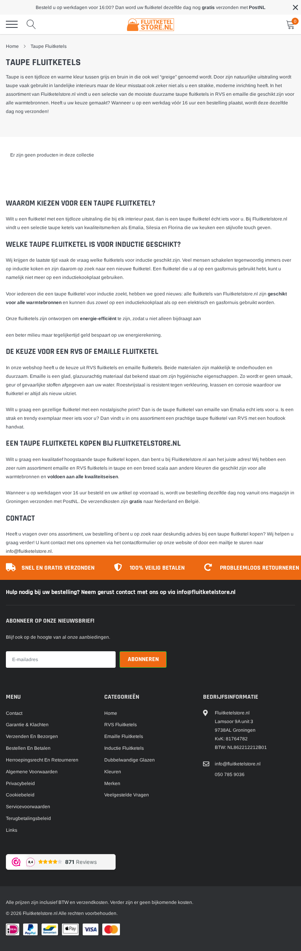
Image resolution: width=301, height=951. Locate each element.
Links (11, 830)
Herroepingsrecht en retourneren (42, 760)
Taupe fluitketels (49, 46)
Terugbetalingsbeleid (28, 818)
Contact (14, 713)
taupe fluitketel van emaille (191, 409)
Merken (112, 783)
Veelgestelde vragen (126, 795)
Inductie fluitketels (124, 748)
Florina (175, 227)
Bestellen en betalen (28, 748)
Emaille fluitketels (123, 736)
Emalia (136, 227)
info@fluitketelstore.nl (29, 551)
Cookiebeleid (20, 795)
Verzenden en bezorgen (32, 736)
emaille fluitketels (143, 367)
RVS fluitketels (101, 367)
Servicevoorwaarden (28, 806)
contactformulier (139, 542)
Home (12, 46)
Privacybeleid (20, 783)
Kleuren (112, 771)
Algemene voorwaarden (32, 771)
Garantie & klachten (27, 724)
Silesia (153, 227)
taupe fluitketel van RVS (221, 418)
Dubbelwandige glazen (129, 760)
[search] (31, 24)
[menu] (12, 24)
